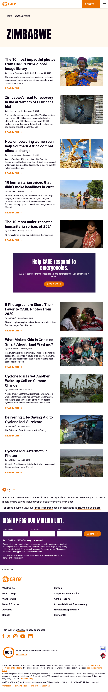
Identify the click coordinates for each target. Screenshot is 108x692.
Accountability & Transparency (70, 604)
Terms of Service (10, 558)
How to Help (9, 593)
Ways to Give (9, 598)
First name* (8, 530)
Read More (12, 88)
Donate (6, 615)
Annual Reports (62, 598)
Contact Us (60, 615)
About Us (7, 609)
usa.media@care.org (88, 507)
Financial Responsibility (66, 609)
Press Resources (43, 507)
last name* (35, 530)
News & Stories (22, 16)
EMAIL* (59, 530)
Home (9, 16)
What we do (8, 588)
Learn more (21, 654)
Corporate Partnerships (66, 593)
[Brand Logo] (9, 4)
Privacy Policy (35, 552)
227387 (20, 540)
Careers (58, 588)
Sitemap (46, 686)
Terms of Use (34, 686)
